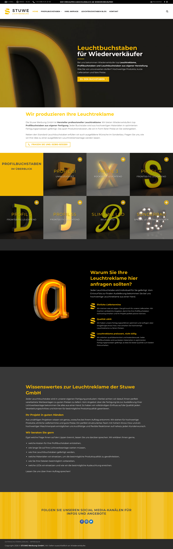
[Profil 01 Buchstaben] (80, 159)
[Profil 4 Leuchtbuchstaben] (166, 159)
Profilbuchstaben (50, 11)
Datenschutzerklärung (16, 542)
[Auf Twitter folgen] (91, 521)
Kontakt (113, 11)
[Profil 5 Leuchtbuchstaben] (36, 202)
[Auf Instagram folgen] (167, 2)
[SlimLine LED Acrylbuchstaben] (123, 202)
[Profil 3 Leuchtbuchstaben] (123, 159)
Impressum (35, 542)
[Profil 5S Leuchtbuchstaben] (80, 202)
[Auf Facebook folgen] (164, 2)
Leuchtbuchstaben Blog (94, 11)
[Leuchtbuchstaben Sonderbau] (166, 202)
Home (35, 11)
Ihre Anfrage (71, 11)
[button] (156, 2)
